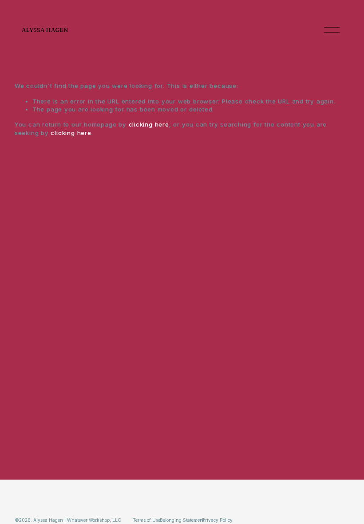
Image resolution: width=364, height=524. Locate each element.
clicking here (149, 124)
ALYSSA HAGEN (45, 29)
